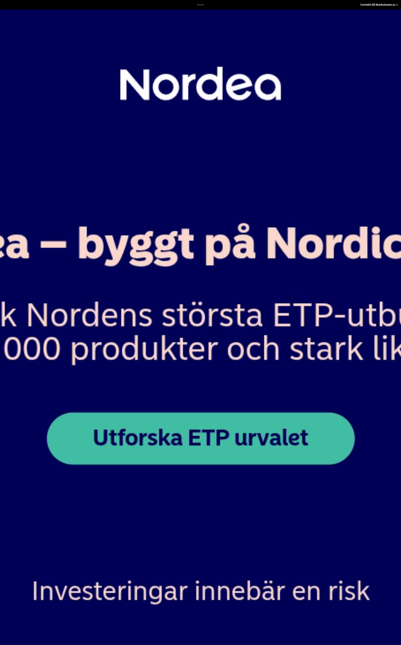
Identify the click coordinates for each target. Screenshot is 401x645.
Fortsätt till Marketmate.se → (379, 4)
